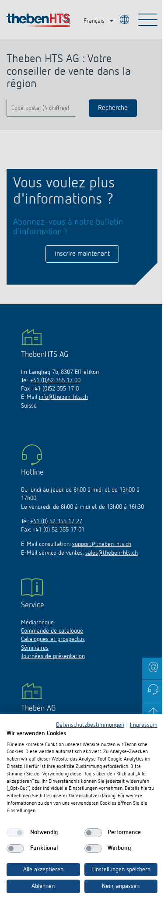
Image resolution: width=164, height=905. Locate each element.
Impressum (143, 725)
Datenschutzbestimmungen (90, 725)
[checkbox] (15, 832)
